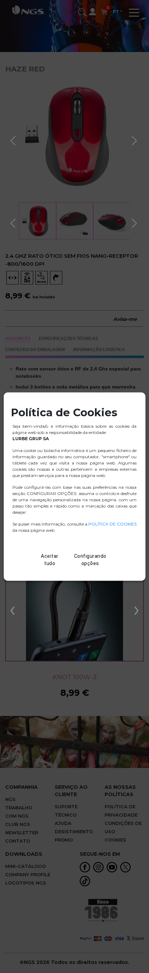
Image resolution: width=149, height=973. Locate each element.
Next (135, 139)
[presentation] (12, 609)
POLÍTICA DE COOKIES (112, 524)
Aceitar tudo (50, 559)
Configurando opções (90, 559)
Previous (13, 139)
